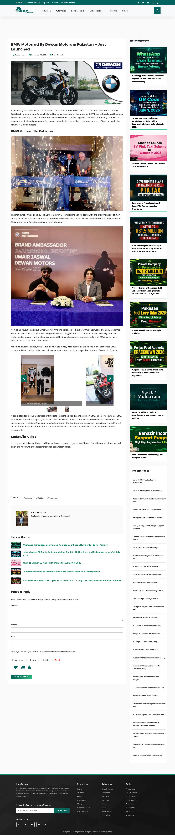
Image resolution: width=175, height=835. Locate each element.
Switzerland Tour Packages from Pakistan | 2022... (149, 705)
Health (19, 3)
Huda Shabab (131, 800)
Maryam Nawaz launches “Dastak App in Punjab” (149, 538)
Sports (46, 3)
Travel (104, 808)
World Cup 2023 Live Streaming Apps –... (148, 591)
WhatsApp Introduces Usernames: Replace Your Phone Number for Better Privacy (65, 545)
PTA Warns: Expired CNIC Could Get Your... (149, 714)
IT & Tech (46, 11)
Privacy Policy (82, 811)
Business (105, 800)
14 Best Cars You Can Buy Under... (146, 566)
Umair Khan (130, 815)
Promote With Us (83, 808)
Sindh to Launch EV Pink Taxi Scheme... (148, 755)
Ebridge (110, 832)
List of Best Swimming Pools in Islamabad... (144, 481)
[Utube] (158, 2)
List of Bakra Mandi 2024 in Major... (146, 547)
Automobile (61, 11)
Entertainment (107, 811)
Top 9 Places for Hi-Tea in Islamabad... (148, 574)
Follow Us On (22, 819)
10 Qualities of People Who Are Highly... (147, 626)
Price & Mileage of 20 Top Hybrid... (146, 582)
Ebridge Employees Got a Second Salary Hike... (148, 608)
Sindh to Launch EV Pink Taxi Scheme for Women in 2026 (52, 562)
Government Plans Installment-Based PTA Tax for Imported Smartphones (61, 571)
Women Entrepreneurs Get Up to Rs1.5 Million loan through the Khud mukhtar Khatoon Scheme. (72, 580)
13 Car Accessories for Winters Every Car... (149, 688)
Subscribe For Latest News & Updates (33, 805)
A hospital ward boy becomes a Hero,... (148, 518)
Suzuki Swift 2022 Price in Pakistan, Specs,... (149, 658)
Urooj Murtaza (131, 793)
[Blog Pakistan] (26, 10)
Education (106, 815)
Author (129, 784)
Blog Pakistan (22, 784)
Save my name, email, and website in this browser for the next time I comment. (43, 652)
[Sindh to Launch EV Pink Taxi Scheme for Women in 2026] (16, 562)
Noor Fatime (130, 808)
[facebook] (138, 2)
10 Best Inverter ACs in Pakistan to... (146, 650)
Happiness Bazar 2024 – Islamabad (147, 510)
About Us (80, 793)
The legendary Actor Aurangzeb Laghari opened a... (148, 527)
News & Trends (78, 11)
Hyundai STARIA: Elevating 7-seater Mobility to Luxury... (146, 667)
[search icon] (157, 10)
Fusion (55, 3)
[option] (67, 380)
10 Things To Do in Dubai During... (145, 642)
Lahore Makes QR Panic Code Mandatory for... (149, 745)
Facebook (28, 498)
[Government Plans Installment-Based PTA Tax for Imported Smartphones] (16, 571)
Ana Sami (130, 804)
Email (14, 636)
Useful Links (82, 784)
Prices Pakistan (68, 3)
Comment (15, 605)
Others (125, 11)
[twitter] (143, 2)
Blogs (79, 796)
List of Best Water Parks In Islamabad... (148, 491)
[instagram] (153, 2)
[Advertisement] (67, 476)
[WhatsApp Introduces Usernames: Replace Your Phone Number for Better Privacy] (16, 545)
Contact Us (81, 800)
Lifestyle (113, 11)
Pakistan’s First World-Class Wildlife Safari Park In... (149, 734)
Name (14, 625)
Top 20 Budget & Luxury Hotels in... (146, 599)
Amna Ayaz (130, 789)
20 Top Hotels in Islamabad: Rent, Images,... (146, 678)
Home (79, 789)
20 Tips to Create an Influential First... (147, 634)
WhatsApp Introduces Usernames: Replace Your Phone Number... (146, 724)
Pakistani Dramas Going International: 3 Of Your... (149, 500)
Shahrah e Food (32, 3)
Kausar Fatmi (20, 55)
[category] (51, 55)
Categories (107, 784)
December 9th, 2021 (38, 55)
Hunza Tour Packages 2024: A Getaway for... (148, 556)
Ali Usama (130, 811)
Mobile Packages (97, 11)
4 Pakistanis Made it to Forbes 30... (146, 617)
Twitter (40, 498)
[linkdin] (148, 2)
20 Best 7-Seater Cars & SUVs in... (146, 696)
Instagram (53, 498)
